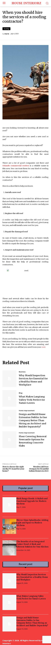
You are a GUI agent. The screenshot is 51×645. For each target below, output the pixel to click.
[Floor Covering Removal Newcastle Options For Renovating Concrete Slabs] (9, 439)
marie (6, 34)
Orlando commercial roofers (15, 166)
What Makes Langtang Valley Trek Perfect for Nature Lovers (32, 399)
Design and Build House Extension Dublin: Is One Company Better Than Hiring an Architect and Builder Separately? (33, 420)
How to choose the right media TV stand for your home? (13, 469)
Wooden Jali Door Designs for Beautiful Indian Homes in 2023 (39, 469)
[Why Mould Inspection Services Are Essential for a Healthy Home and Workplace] (9, 378)
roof (43, 347)
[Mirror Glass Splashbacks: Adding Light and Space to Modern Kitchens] (9, 526)
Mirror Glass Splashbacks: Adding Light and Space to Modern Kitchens (32, 522)
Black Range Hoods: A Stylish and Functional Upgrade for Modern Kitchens (32, 501)
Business (22, 372)
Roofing (6, 29)
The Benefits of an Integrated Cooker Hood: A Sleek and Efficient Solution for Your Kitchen (32, 544)
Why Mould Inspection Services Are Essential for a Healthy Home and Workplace (33, 380)
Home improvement (27, 410)
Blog (20, 393)
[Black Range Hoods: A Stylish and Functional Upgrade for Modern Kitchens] (9, 504)
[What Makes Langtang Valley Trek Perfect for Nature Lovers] (9, 398)
